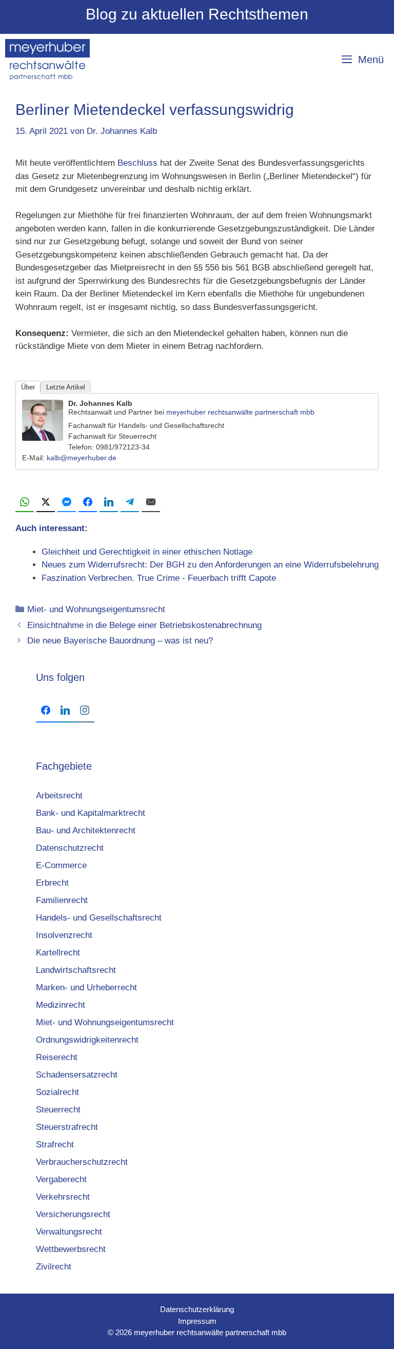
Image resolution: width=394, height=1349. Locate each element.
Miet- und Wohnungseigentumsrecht (96, 609)
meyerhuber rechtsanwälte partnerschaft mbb (240, 412)
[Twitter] (45, 502)
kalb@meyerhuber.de (81, 458)
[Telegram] (130, 502)
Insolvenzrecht (64, 935)
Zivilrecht (53, 1267)
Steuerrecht (58, 1110)
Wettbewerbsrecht (71, 1249)
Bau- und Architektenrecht (85, 830)
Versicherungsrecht (73, 1214)
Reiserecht (56, 1057)
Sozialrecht (57, 1092)
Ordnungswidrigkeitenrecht (87, 1040)
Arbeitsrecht (59, 795)
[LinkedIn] (109, 502)
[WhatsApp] (24, 502)
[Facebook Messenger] (66, 502)
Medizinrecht (60, 1005)
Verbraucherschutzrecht (82, 1162)
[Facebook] (87, 502)
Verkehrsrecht (63, 1197)
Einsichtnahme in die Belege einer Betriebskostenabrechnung (144, 625)
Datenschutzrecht (70, 848)
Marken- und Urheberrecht (86, 987)
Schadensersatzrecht (76, 1075)
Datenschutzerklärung (197, 1309)
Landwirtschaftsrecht (76, 970)
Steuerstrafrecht (67, 1127)
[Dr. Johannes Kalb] (42, 438)
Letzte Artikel (65, 387)
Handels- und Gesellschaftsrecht (99, 918)
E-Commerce (61, 865)
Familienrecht (62, 900)
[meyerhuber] (47, 59)
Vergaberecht (61, 1179)
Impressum (197, 1321)
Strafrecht (55, 1144)
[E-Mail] (151, 502)
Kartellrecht (58, 952)
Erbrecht (52, 883)
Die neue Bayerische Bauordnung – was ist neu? (120, 641)
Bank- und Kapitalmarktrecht (90, 813)
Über (28, 387)
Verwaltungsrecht (69, 1232)
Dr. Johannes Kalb (100, 403)
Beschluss (137, 163)
